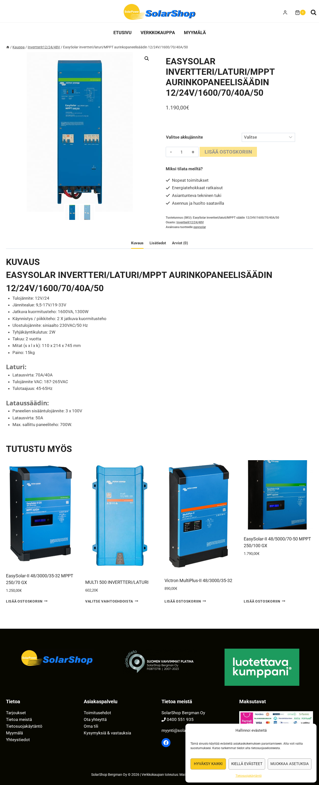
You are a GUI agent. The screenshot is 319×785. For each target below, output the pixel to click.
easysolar (199, 227)
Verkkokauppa (158, 32)
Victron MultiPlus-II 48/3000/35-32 (198, 580)
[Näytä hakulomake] (313, 12)
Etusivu (122, 32)
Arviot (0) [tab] (180, 243)
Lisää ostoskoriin (228, 152)
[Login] (285, 12)
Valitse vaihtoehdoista (109, 601)
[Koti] (7, 47)
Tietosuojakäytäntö (249, 776)
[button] (146, 58)
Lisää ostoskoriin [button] (24, 601)
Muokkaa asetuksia (289, 764)
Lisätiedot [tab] (158, 243)
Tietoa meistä (19, 719)
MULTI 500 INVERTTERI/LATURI (117, 582)
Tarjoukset (16, 712)
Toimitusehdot (97, 712)
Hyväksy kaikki (208, 764)
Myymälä (195, 32)
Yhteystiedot (18, 739)
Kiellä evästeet (246, 764)
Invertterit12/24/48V (190, 222)
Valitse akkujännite (184, 137)
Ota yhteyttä (95, 719)
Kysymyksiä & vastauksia (107, 732)
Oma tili (91, 726)
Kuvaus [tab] (137, 243)
